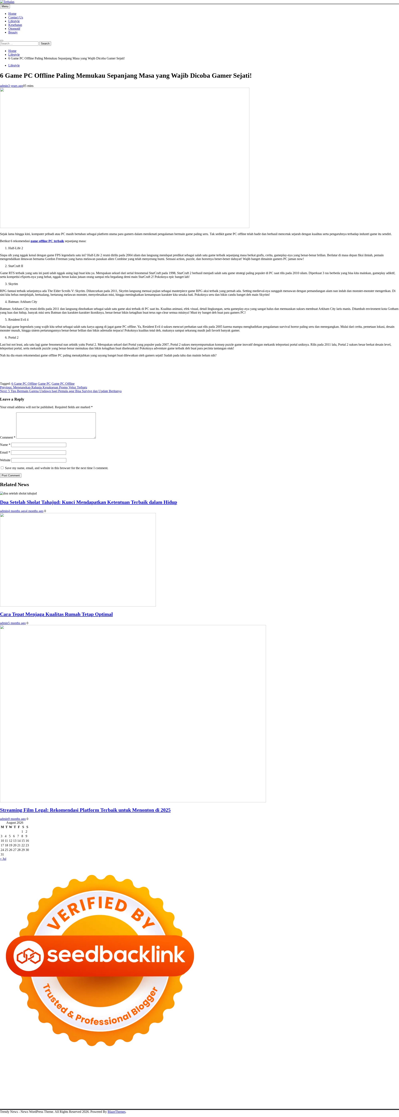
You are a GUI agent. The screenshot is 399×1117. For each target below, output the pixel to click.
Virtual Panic (252, 1073)
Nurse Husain (271, 1073)
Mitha (373, 1070)
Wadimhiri (374, 1066)
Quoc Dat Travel (36, 1070)
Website (5, 460)
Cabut (4, 1100)
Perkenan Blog (47, 1103)
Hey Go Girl (130, 1066)
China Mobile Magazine (108, 1077)
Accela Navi (321, 1066)
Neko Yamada (232, 1066)
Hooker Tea (341, 1077)
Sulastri (286, 1073)
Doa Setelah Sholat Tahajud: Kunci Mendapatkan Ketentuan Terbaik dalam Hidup (88, 502)
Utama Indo (132, 1073)
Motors (4, 1066)
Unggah (133, 1100)
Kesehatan (15, 25)
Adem (53, 1100)
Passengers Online (12, 1070)
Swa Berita (285, 1070)
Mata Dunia (184, 1088)
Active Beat (195, 1085)
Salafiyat (188, 1070)
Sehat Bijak (138, 1096)
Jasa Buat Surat (212, 1073)
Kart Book (168, 1077)
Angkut (257, 1096)
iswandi (351, 1088)
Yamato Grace (234, 1070)
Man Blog (276, 1088)
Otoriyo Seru (63, 1085)
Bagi (281, 1096)
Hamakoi (195, 1073)
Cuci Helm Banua (30, 1092)
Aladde (68, 1073)
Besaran (243, 1100)
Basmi (290, 1096)
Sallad (4, 1077)
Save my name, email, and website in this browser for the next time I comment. (56, 468)
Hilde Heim (358, 1066)
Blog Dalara (129, 1070)
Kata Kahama (172, 1070)
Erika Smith (246, 1077)
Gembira (283, 1100)
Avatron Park (94, 1070)
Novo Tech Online (336, 1073)
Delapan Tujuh (54, 1066)
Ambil (222, 1096)
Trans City (210, 1088)
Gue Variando (114, 1085)
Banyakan (230, 1100)
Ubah (143, 1100)
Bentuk (378, 1096)
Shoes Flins (122, 1081)
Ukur (162, 1100)
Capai (123, 1100)
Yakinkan (296, 1100)
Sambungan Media (363, 1100)
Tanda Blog (83, 1103)
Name (5, 444)
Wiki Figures (213, 1066)
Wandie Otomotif (108, 1092)
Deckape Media (233, 1085)
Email (5, 452)
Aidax (156, 1073)
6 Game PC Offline (24, 383)
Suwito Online (302, 1088)
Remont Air (359, 1085)
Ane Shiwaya (15, 1081)
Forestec (333, 1085)
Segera (307, 1100)
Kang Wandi (87, 1092)
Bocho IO (306, 1085)
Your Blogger (365, 1092)
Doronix (115, 1066)
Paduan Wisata (35, 1096)
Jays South (15, 1073)
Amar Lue (382, 1077)
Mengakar (64, 1100)
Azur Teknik (35, 1066)
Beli (316, 1096)
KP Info (146, 1073)
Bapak (206, 1100)
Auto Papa (78, 1070)
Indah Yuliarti (109, 1096)
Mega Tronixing (288, 1077)
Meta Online (345, 1070)
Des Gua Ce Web (45, 1088)
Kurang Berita (257, 1092)
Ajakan (43, 1100)
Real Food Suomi (271, 1081)
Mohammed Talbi (142, 1081)
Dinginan (217, 1100)
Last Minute (318, 1081)
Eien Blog (389, 1073)
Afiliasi (164, 1096)
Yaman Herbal (177, 1085)
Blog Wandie (190, 1092)
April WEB (39, 1073)
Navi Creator (321, 1088)
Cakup (24, 1100)
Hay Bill (345, 1085)
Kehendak (328, 1100)
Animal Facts (133, 1085)
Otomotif (14, 28)
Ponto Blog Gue (178, 1081)
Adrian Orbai (228, 1077)
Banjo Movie (290, 1085)
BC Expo (196, 1081)
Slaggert (79, 1073)
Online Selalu (16, 1096)
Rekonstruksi (50, 1077)
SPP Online (194, 1077)
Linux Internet (23, 1088)
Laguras (147, 1077)
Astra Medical (15, 1085)
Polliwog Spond (168, 1066)
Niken (288, 1088)
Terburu (388, 1096)
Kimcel (86, 1066)
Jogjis (3, 1073)
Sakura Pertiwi (55, 1096)
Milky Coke (81, 1085)
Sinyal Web (296, 1092)
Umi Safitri (92, 1096)
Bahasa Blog (66, 1103)
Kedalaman (257, 1100)
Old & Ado (97, 1085)
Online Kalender (248, 1081)
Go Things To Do (69, 1088)
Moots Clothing (233, 1073)
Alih (214, 1096)
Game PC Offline (63, 383)
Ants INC (387, 1066)
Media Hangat (160, 1103)
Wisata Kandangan (168, 1092)
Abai (200, 1096)
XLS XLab (159, 1085)
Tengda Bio (324, 1077)
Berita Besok (331, 1092)
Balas (298, 1096)
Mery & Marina (372, 1073)
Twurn (142, 1070)
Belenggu (357, 1096)
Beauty (13, 32)
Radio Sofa (338, 1088)
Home (12, 13)
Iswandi (12, 1092)
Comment (7, 437)
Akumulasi (234, 1096)
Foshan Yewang (252, 1066)
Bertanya (152, 1096)
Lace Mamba (148, 1066)
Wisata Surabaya (149, 1088)
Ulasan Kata (174, 1100)
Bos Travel (168, 1088)
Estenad (182, 1073)
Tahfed (250, 1088)
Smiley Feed (211, 1077)
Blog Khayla (147, 1092)
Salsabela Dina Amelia (215, 1092)
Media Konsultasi (123, 1103)
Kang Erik (225, 1088)
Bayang (308, 1096)
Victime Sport (35, 1085)
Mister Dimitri (32, 1077)
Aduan (33, 1100)
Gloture (181, 1077)
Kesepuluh (343, 1100)
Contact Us (15, 17)
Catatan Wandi (69, 1092)
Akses (76, 1100)
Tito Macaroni (91, 1088)
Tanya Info (143, 1103)
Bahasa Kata (178, 1103)
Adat (193, 1096)
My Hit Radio (94, 1073)
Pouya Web (32, 1081)
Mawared (290, 1081)
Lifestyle (14, 21)
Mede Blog (48, 1081)
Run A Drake (272, 1085)
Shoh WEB (299, 1073)
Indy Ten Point (375, 1081)
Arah (274, 1096)
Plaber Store (272, 1066)
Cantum (14, 1100)
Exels (156, 1077)
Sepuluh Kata (9, 1103)
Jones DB (130, 1088)
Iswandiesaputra (368, 1088)
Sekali (317, 1100)
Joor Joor (161, 1081)
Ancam (246, 1096)
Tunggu (153, 1100)
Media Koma (313, 1092)
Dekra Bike (228, 1081)
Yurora (331, 1070)
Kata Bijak (361, 1070)
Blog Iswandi (129, 1092)
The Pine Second (266, 1077)
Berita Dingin (28, 1103)
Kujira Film (367, 1077)
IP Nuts (49, 1085)
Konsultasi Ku (386, 1100)
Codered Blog (65, 1081)
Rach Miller (133, 1077)
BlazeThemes (117, 1111)
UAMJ (146, 1085)
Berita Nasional (277, 1092)
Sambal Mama (114, 1073)
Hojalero (355, 1073)
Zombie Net (315, 1073)
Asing (266, 1096)
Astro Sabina (111, 1070)
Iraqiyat (96, 1081)
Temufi (354, 1077)
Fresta (27, 1073)
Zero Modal (289, 1066)
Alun (207, 1096)
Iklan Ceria (202, 1070)
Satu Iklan (381, 1092)
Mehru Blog (269, 1070)
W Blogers (217, 1070)
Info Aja (124, 1096)
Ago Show (67, 1077)
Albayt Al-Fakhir (59, 1070)
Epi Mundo (155, 1070)
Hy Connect (169, 1073)
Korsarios (303, 1081)
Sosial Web (347, 1092)
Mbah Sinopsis (387, 1070)
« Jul (3, 859)
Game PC (44, 383)
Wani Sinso (55, 1073)
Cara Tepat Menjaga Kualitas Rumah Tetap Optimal (56, 614)
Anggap (86, 1100)
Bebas (346, 1096)
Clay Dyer (320, 1085)
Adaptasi (183, 1096)
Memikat (271, 1100)
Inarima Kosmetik (339, 1081)
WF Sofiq (15, 1077)
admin (4, 86)
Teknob (197, 1088)
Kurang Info (239, 1092)
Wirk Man (262, 1088)
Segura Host (308, 1077)
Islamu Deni (252, 1070)
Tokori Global (213, 1085)
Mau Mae (238, 1088)
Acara (173, 1096)
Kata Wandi (50, 1092)
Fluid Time (83, 1081)
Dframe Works (340, 1066)
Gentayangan (192, 1100)
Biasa (368, 1096)
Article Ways (211, 1081)
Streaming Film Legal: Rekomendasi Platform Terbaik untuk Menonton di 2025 (85, 810)
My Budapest (253, 1085)
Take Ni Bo (305, 1066)
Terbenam (335, 1096)
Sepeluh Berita (101, 1103)
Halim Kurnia (75, 1096)
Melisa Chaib (317, 1070)
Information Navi (112, 1088)
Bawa (324, 1096)
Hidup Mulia (83, 1077)
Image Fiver (73, 1066)
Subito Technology (192, 1066)
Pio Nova (108, 1081)
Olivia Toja (300, 1070)
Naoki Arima (376, 1085)
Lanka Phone (100, 1066)
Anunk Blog (18, 1066)
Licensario (358, 1081)
